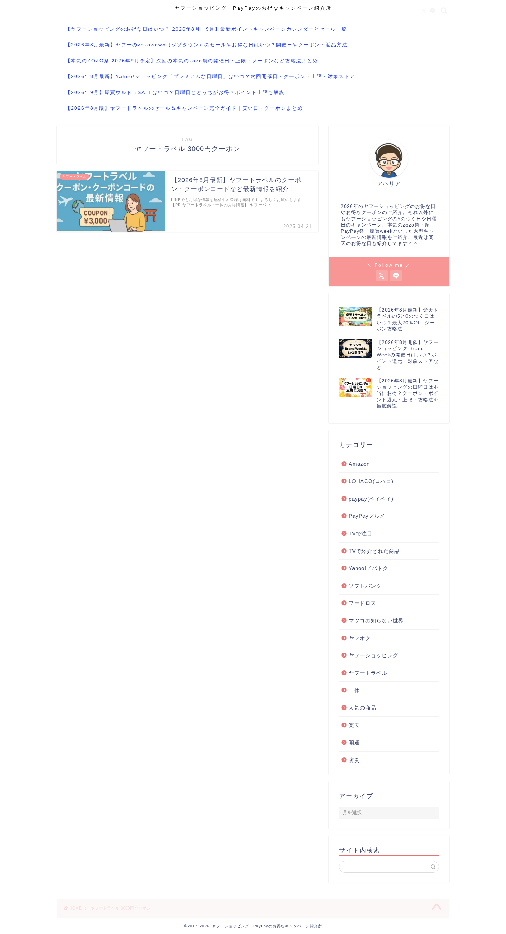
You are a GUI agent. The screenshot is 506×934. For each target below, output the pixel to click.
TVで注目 (360, 533)
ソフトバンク (365, 586)
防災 (354, 760)
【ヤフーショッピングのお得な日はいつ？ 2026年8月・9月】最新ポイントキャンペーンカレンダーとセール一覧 (206, 29)
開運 (354, 742)
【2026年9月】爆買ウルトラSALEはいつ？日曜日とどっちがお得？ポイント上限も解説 (175, 92)
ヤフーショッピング (373, 655)
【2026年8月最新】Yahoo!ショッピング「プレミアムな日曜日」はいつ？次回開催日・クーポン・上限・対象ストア (210, 76)
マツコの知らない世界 (376, 620)
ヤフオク (360, 638)
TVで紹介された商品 (374, 551)
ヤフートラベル (368, 673)
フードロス (362, 603)
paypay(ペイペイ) (371, 499)
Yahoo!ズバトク (368, 568)
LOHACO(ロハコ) (371, 481)
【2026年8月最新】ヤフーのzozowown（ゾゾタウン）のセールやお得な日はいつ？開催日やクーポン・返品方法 (206, 45)
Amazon (359, 464)
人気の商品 (362, 708)
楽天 (354, 725)
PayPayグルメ (367, 516)
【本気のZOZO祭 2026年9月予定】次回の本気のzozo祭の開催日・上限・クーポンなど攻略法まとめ (191, 60)
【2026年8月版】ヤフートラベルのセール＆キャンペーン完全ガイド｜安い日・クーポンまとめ (184, 108)
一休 (354, 690)
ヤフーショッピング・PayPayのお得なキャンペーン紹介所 (253, 8)
